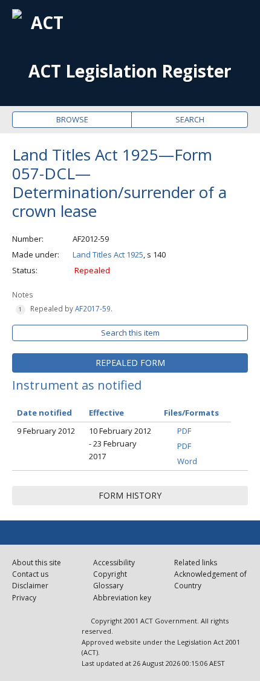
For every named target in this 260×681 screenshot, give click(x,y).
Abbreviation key (122, 598)
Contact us (30, 574)
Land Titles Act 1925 (108, 254)
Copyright (110, 574)
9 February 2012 (46, 430)
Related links (195, 562)
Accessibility (114, 562)
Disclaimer (30, 585)
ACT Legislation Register (130, 71)
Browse (72, 119)
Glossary (108, 585)
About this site (36, 562)
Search (189, 119)
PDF (184, 430)
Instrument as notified (76, 385)
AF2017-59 (93, 308)
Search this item (130, 332)
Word (187, 461)
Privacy (24, 598)
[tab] (130, 363)
